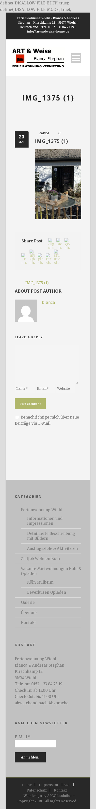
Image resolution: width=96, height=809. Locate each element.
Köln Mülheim (40, 582)
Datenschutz (37, 790)
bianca (44, 133)
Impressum (48, 785)
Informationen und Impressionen (45, 521)
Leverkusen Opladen (46, 592)
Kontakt (28, 622)
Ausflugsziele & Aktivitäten (52, 548)
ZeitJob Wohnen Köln (40, 558)
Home (27, 785)
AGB (67, 785)
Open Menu (76, 58)
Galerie (28, 602)
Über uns (29, 612)
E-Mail (23, 737)
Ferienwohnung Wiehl (41, 509)
